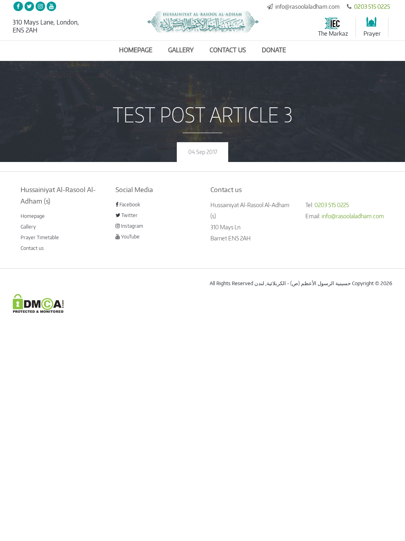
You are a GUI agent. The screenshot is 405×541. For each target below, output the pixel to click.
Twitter (129, 215)
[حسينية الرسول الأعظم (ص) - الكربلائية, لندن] (202, 22)
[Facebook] (18, 6)
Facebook (129, 204)
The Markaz (333, 33)
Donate (274, 50)
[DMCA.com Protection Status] (38, 302)
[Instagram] (40, 6)
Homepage (135, 50)
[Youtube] (51, 6)
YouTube (130, 236)
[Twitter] (29, 6)
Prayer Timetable (40, 237)
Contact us (228, 50)
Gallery (181, 50)
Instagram (131, 226)
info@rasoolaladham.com (307, 6)
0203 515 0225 (372, 6)
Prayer (371, 33)
